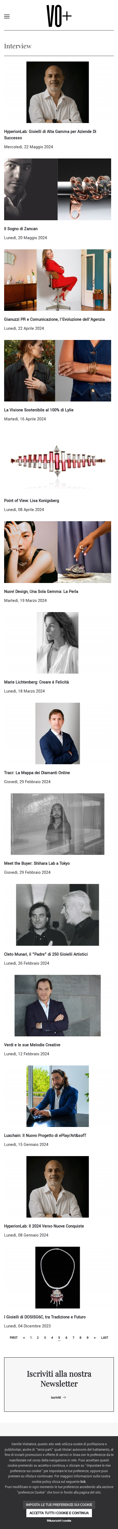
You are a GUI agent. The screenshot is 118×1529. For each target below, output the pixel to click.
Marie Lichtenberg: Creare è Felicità (36, 682)
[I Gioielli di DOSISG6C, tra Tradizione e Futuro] (57, 1277)
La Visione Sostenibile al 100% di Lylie (39, 410)
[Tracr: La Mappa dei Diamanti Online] (57, 733)
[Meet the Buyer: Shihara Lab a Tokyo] (57, 824)
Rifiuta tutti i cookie (59, 1521)
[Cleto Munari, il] (57, 914)
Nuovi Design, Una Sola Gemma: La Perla (41, 592)
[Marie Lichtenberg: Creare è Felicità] (57, 643)
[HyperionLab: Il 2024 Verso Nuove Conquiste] (57, 1187)
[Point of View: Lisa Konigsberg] (57, 461)
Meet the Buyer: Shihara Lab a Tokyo (37, 863)
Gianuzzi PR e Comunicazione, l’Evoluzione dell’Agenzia (54, 319)
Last (104, 1337)
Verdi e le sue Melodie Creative (32, 1045)
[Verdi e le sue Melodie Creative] (57, 1005)
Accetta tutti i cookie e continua (59, 1513)
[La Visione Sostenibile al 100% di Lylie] (57, 370)
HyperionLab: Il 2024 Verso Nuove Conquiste (44, 1226)
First (14, 1337)
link (83, 1482)
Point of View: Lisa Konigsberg (31, 501)
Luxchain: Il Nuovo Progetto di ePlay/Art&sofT (45, 1136)
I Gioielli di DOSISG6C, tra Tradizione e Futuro (45, 1317)
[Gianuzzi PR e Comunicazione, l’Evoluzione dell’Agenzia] (57, 280)
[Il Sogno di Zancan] (57, 189)
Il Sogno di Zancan (21, 229)
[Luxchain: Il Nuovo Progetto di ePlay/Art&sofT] (57, 1096)
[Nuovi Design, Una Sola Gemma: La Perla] (57, 552)
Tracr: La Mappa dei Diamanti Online (37, 773)
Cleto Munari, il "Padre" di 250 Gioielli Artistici (46, 954)
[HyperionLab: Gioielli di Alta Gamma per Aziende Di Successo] (57, 92)
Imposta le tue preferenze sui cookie (59, 1504)
